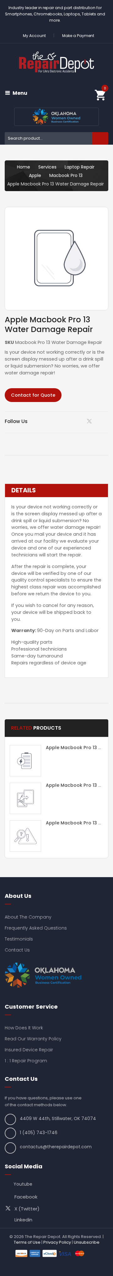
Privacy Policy (57, 1242)
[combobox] (56, 138)
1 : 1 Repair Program (26, 1061)
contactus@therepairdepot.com (56, 1147)
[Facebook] (106, 421)
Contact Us (17, 950)
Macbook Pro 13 (66, 175)
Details (23, 490)
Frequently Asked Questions (36, 928)
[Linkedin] (75, 421)
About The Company (28, 917)
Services (47, 167)
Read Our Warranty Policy (33, 1039)
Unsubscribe (87, 1242)
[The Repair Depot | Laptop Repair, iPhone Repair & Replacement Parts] (56, 62)
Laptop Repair (79, 167)
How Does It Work (24, 1028)
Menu (20, 93)
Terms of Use (27, 1242)
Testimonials (19, 939)
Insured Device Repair (29, 1050)
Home (23, 167)
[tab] (56, 490)
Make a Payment (78, 35)
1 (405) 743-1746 (38, 1132)
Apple (35, 175)
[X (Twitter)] (90, 423)
